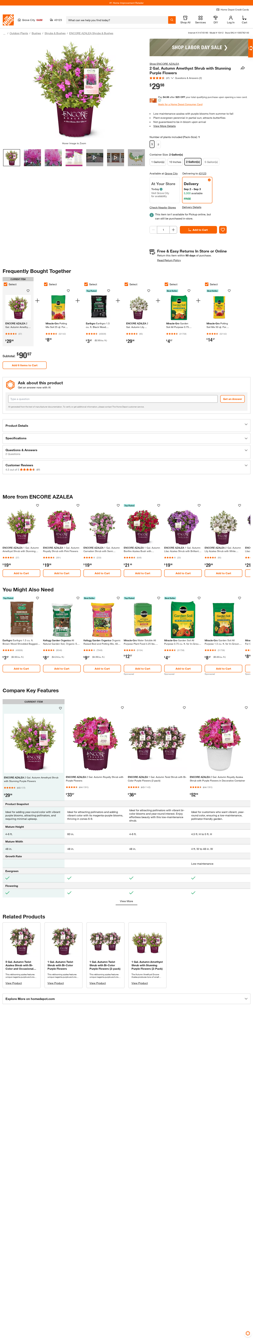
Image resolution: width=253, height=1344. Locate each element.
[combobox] (117, 20)
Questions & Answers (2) (188, 77)
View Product (14, 983)
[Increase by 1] (173, 230)
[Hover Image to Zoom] (74, 90)
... (4, 33)
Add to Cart (200, 229)
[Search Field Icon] (172, 20)
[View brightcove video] (94, 157)
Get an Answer (232, 398)
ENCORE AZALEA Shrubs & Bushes (91, 33)
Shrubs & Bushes (55, 33)
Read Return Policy (169, 260)
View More (126, 901)
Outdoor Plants (19, 33)
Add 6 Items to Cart (25, 365)
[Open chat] (250, 48)
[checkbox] (5, 284)
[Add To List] (223, 230)
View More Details (164, 126)
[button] (126, 425)
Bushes (36, 33)
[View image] (11, 157)
